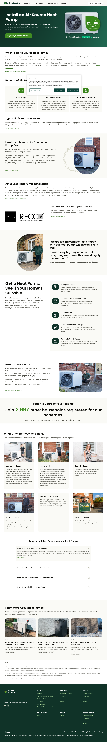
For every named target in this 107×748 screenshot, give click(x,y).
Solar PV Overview (88, 693)
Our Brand (40, 701)
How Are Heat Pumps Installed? (15, 199)
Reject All (59, 90)
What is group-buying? (58, 216)
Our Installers (41, 704)
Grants (62, 701)
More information (58, 85)
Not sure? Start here (95, 3)
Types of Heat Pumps (12, 128)
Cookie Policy (98, 732)
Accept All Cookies (73, 90)
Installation (63, 696)
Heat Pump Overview (66, 693)
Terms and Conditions (71, 732)
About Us (39, 693)
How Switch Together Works (45, 696)
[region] (54, 85)
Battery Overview (88, 715)
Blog (38, 715)
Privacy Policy (86, 732)
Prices (61, 699)
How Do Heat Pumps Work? (15, 72)
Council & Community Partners (46, 707)
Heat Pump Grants (11, 170)
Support (63, 3)
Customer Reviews (42, 699)
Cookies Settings (35, 90)
